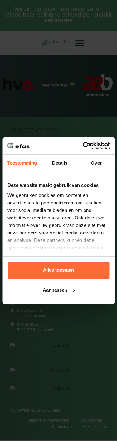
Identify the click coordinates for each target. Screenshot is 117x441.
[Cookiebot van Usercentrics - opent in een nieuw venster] (83, 146)
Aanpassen (55, 290)
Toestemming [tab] (22, 163)
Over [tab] (96, 163)
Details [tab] (59, 163)
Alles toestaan (58, 270)
